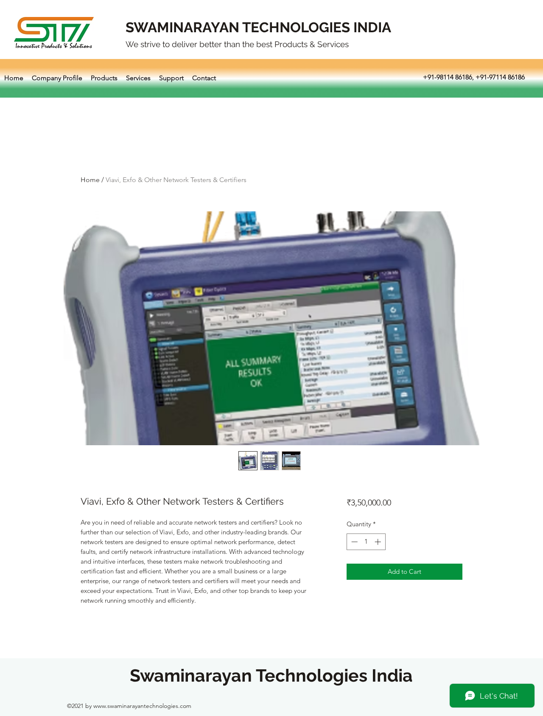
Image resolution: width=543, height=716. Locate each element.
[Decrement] (353, 542)
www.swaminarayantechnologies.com (142, 706)
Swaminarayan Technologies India (271, 675)
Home (90, 180)
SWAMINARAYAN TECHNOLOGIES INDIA (258, 27)
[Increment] (378, 542)
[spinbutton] (366, 542)
